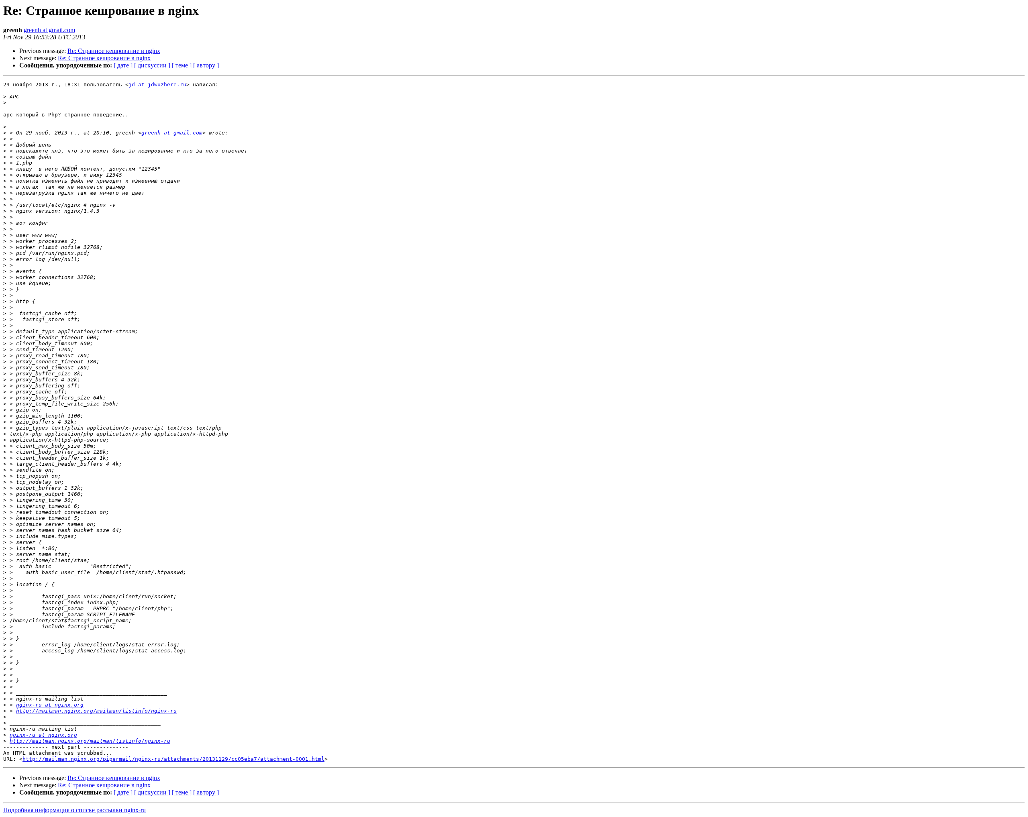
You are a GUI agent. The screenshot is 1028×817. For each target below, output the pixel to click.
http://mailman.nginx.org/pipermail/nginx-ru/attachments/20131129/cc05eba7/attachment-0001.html (173, 759)
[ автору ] (206, 65)
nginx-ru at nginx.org (50, 705)
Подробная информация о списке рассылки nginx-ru (74, 810)
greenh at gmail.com (49, 29)
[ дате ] (123, 65)
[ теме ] (182, 65)
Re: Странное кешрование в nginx (113, 50)
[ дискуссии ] (152, 65)
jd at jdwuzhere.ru (157, 84)
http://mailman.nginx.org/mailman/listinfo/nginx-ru (96, 711)
